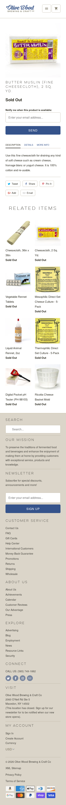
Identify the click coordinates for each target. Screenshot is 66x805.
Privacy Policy (13, 774)
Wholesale (12, 574)
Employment (13, 640)
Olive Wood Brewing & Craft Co (33, 761)
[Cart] (56, 9)
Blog (8, 635)
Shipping (11, 569)
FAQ (8, 533)
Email (30, 193)
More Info (43, 144)
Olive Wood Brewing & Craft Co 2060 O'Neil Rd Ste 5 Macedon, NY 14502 (24, 699)
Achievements (14, 594)
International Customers (19, 548)
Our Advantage (14, 610)
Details (28, 144)
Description (13, 144)
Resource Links (14, 650)
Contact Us (12, 528)
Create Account (14, 738)
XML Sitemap (13, 768)
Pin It (49, 183)
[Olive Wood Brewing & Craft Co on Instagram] (22, 678)
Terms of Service (15, 781)
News (9, 645)
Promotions (12, 558)
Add (14, 193)
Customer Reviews (16, 604)
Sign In (10, 733)
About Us (11, 589)
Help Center (12, 543)
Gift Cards (11, 538)
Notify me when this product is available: (29, 110)
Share (32, 183)
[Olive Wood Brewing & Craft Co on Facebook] (15, 678)
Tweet (15, 183)
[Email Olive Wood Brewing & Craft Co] (30, 678)
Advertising (12, 630)
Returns (10, 564)
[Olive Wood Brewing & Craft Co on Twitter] (8, 678)
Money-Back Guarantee (19, 553)
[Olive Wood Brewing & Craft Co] (20, 10)
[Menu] (46, 9)
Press (9, 615)
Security (10, 655)
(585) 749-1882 (27, 671)
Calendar (11, 599)
